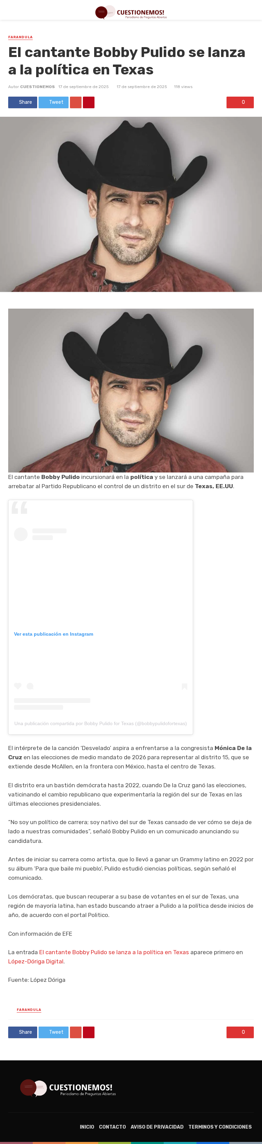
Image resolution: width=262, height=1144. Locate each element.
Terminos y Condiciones (220, 1127)
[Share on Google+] (76, 102)
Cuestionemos (37, 86)
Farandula (20, 37)
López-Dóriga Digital (35, 961)
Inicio (87, 1127)
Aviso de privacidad (157, 1127)
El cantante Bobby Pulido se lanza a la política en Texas (114, 952)
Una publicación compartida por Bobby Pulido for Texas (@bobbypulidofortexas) (100, 723)
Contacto (112, 1127)
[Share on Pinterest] (88, 102)
